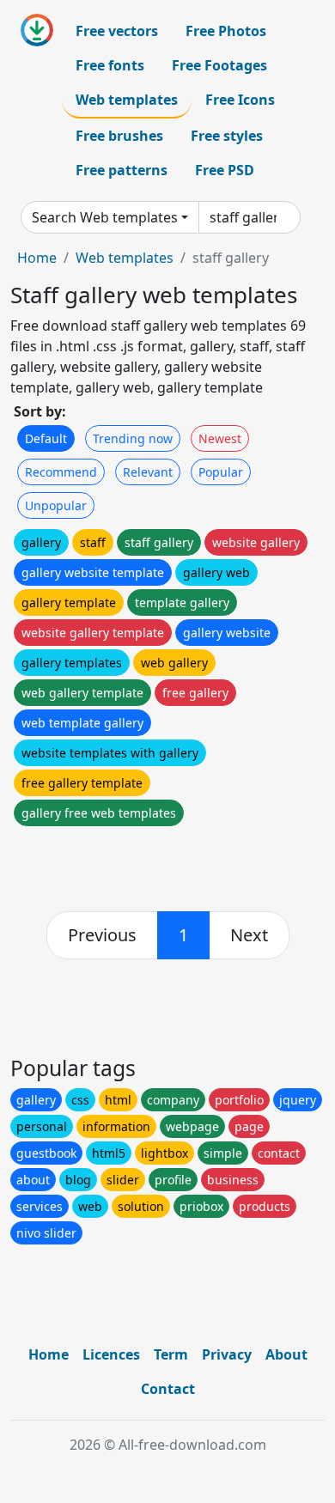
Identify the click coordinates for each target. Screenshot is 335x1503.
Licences (111, 1354)
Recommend (61, 472)
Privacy (227, 1354)
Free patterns (122, 170)
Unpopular (56, 505)
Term (171, 1354)
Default (46, 438)
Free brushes (119, 135)
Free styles (227, 135)
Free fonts (110, 65)
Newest (219, 438)
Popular (220, 472)
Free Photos (226, 30)
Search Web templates (105, 217)
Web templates (127, 99)
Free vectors (117, 30)
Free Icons (240, 99)
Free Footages (219, 65)
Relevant (148, 472)
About (286, 1354)
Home (37, 257)
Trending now (133, 438)
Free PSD (224, 170)
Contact (168, 1388)
